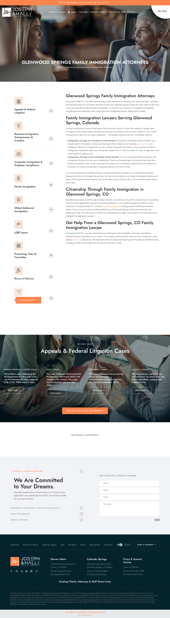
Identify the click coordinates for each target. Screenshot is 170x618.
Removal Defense (24, 278)
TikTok (36, 571)
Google (16, 571)
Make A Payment (57, 12)
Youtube (26, 571)
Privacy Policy (40, 604)
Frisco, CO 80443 (131, 567)
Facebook (11, 571)
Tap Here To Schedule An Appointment (85, 613)
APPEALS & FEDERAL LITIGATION (28, 471)
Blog (82, 545)
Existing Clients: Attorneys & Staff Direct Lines (85, 581)
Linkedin (21, 571)
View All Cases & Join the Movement (85, 411)
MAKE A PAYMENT (145, 544)
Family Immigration (25, 186)
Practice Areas (30, 545)
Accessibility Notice (26, 604)
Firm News (94, 545)
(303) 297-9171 (128, 12)
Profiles (14, 545)
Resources (142, 602)
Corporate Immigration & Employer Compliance (28, 163)
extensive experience (112, 206)
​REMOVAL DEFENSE (19, 520)
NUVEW (13, 604)
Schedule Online (98, 12)
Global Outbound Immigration (24, 209)
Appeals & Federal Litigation (24, 110)
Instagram (31, 571)
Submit (157, 520)
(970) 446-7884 (137, 571)
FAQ (62, 545)
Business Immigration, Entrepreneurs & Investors (26, 137)
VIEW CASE (13, 390)
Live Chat (83, 12)
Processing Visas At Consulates (25, 255)
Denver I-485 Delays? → (85, 3)
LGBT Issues (21, 232)
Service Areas (49, 545)
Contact (108, 545)
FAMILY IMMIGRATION (20, 514)
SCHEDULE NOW (27, 300)
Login (73, 12)
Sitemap (151, 602)
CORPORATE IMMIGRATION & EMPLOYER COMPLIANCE (35, 508)
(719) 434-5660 (101, 571)
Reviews (72, 545)
